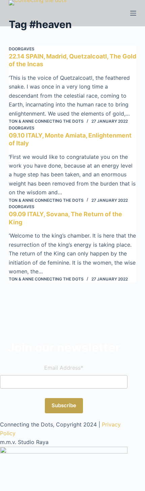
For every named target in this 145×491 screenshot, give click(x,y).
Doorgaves (21, 48)
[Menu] (133, 13)
